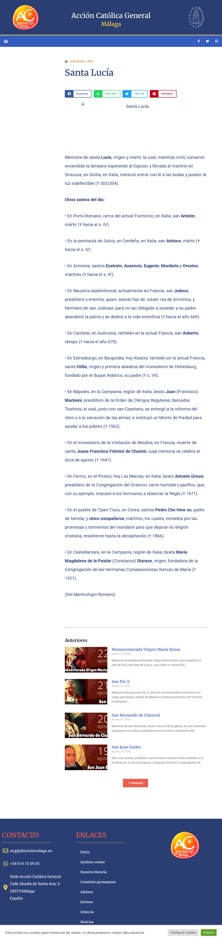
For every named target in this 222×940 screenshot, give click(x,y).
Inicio (85, 852)
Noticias (87, 922)
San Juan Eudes (126, 747)
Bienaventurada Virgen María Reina (146, 649)
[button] (5, 41)
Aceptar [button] (208, 932)
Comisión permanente (98, 882)
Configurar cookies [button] (183, 932)
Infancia (87, 912)
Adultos (86, 892)
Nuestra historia (93, 872)
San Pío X (121, 681)
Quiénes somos (92, 862)
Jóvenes (86, 902)
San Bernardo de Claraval (136, 715)
